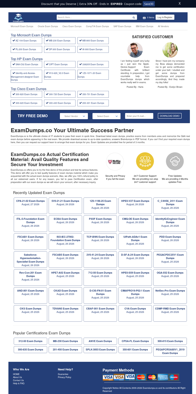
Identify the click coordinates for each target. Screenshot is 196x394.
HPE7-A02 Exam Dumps (65, 274)
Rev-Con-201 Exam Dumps (30, 276)
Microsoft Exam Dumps (22, 26)
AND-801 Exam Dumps (30, 292)
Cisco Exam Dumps (71, 26)
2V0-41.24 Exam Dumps (100, 256)
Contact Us (18, 380)
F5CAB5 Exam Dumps (65, 256)
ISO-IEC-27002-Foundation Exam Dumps (65, 240)
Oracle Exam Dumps (48, 26)
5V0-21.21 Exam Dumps (65, 202)
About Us (17, 377)
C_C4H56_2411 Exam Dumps (170, 204)
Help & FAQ (18, 383)
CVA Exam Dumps (135, 310)
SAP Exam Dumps (122, 26)
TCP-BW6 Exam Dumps (100, 238)
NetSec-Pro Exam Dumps (170, 292)
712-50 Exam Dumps (100, 274)
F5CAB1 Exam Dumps (30, 238)
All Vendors (163, 26)
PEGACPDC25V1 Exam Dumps (170, 258)
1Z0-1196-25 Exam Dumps (100, 204)
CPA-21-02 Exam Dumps (30, 202)
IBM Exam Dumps (144, 26)
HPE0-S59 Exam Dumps (135, 274)
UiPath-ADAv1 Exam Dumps (135, 240)
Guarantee (63, 374)
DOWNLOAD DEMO (169, 115)
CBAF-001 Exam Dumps (100, 310)
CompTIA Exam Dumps (97, 26)
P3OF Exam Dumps (100, 220)
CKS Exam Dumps (30, 310)
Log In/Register (165, 17)
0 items (150, 17)
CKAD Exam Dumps (65, 292)
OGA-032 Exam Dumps (170, 274)
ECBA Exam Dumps (65, 220)
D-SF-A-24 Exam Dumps (135, 256)
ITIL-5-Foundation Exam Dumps (30, 222)
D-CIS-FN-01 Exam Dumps (100, 294)
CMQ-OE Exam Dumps (135, 220)
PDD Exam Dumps (170, 238)
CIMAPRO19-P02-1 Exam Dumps (135, 294)
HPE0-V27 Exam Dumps (135, 202)
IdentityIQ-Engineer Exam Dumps (170, 222)
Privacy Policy (64, 377)
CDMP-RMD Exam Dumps (170, 310)
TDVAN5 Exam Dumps (65, 310)
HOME (16, 374)
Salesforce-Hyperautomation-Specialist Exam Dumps (30, 260)
